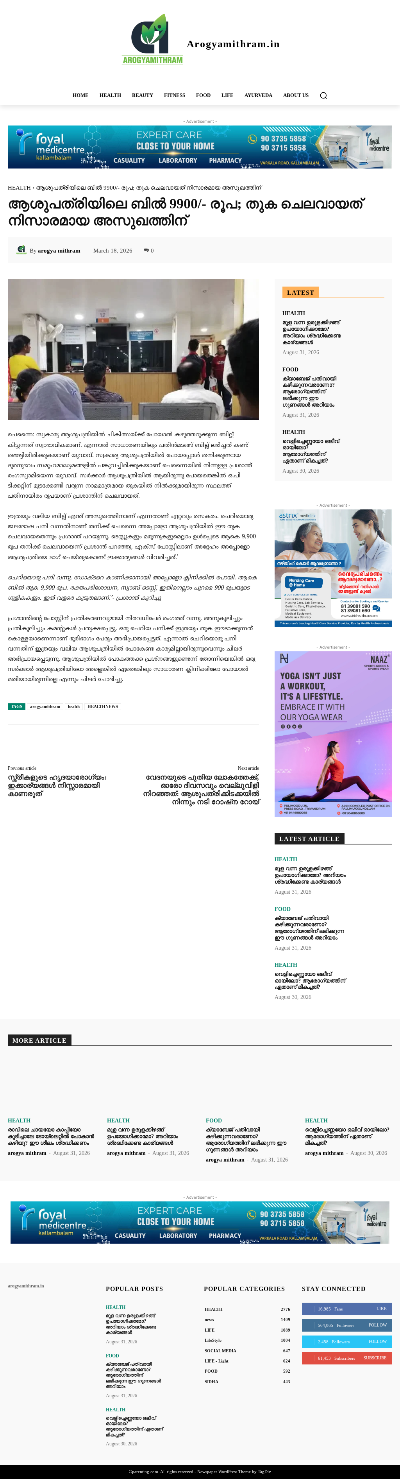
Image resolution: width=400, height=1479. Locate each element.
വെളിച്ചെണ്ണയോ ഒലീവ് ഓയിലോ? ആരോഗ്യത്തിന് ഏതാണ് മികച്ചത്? (310, 451)
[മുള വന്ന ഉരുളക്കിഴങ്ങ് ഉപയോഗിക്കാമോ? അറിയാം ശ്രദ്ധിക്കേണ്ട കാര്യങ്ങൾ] (366, 326)
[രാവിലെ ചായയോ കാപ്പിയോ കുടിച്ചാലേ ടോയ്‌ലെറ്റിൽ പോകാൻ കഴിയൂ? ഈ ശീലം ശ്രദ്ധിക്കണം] (51, 1084)
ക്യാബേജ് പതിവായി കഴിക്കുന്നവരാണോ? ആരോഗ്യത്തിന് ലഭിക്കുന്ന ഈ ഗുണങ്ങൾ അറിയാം (309, 392)
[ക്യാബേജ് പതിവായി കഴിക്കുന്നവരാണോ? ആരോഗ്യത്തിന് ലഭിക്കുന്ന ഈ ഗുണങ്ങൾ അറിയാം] (366, 382)
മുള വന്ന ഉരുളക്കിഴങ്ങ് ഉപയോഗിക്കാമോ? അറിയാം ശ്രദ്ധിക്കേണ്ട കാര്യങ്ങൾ (311, 332)
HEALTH (19, 188)
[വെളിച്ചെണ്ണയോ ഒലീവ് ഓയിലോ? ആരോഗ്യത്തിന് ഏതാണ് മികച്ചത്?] (366, 445)
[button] (323, 95)
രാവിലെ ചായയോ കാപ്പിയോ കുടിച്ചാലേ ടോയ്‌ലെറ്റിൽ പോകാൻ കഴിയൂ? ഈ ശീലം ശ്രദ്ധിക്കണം (51, 1136)
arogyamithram (45, 706)
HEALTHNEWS (103, 706)
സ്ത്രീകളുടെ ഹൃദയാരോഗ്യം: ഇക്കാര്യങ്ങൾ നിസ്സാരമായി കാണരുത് (57, 785)
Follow (378, 1325)
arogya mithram (59, 250)
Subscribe (375, 1357)
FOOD (290, 370)
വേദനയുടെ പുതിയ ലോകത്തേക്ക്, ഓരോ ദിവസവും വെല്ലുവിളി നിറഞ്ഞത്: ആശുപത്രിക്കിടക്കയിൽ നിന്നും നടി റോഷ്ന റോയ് (201, 789)
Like (382, 1308)
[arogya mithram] (23, 250)
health (74, 706)
